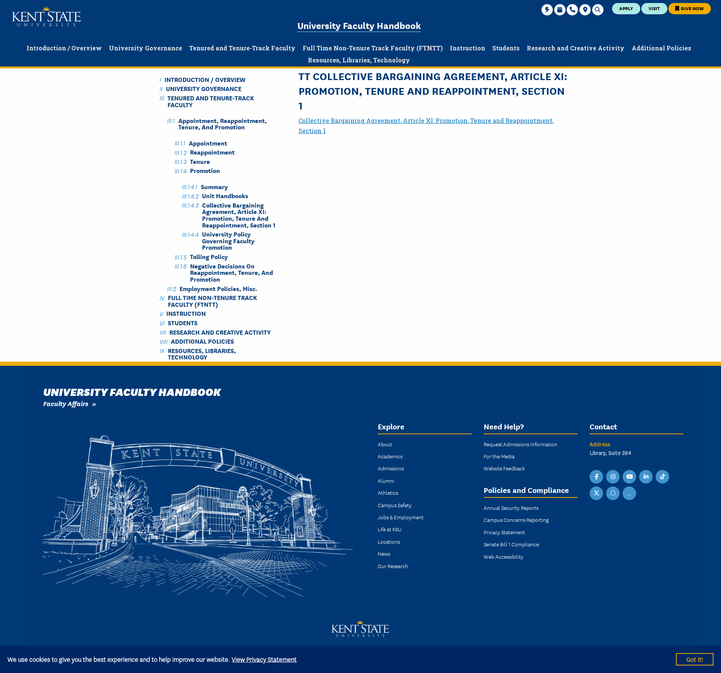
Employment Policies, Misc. (218, 288)
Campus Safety (395, 505)
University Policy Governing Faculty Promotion (228, 240)
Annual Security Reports (511, 507)
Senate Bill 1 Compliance (511, 544)
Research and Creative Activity (220, 331)
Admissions (391, 468)
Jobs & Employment (401, 517)
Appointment (208, 142)
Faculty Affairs (65, 403)
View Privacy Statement (264, 659)
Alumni (386, 480)
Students (183, 322)
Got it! (694, 659)
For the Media (499, 456)
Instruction (186, 313)
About (385, 444)
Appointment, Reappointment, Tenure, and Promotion (222, 123)
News (384, 553)
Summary (214, 186)
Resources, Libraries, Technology (202, 353)
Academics (390, 456)
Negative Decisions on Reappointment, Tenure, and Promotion (231, 272)
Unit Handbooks (225, 195)
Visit (654, 8)
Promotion (205, 170)
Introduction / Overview (205, 79)
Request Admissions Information (520, 444)
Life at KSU (389, 529)
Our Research (393, 566)
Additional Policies (202, 341)
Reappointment (212, 152)
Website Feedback (504, 468)
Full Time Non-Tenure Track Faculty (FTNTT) (212, 301)
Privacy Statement (504, 532)
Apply (626, 8)
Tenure (200, 161)
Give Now (692, 8)
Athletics (388, 492)
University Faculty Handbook (359, 25)
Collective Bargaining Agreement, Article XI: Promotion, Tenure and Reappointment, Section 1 (239, 214)
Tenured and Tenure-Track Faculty (210, 101)
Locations (389, 541)
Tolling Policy (209, 256)
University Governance (203, 88)
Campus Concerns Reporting (516, 519)
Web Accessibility (503, 556)
